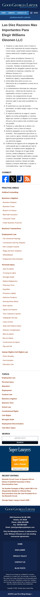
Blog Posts (20, 568)
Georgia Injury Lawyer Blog (20, 5)
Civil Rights (8, 415)
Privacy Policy (20, 556)
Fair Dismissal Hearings (11, 239)
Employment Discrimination (13, 259)
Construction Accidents (11, 342)
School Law (8, 407)
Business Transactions (11, 229)
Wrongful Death (8, 277)
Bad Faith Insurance (10, 215)
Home (3, 13)
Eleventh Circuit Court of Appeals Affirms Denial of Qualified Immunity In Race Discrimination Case (18, 481)
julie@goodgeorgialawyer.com (22, 527)
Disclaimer (20, 550)
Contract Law (9, 394)
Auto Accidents (8, 269)
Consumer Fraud (9, 219)
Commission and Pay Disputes (14, 243)
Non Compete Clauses (11, 247)
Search (20, 442)
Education (7, 386)
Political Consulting (10, 192)
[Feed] (27, 179)
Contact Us (21, 13)
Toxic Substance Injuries (12, 314)
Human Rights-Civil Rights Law (15, 352)
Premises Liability (9, 293)
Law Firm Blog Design (19, 594)
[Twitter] (12, 179)
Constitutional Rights (12, 411)
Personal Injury (8, 265)
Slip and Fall (7, 346)
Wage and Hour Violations (12, 251)
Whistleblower (8, 255)
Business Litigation (10, 198)
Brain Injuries (8, 306)
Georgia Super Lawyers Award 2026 (15, 500)
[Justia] (20, 179)
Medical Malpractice (10, 281)
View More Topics (9, 428)
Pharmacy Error (8, 285)
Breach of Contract (10, 210)
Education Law (8, 364)
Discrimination (8, 360)
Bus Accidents (8, 338)
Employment (8, 390)
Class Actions (8, 322)
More (36, 13)
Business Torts (9, 403)
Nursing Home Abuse (10, 301)
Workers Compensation (11, 330)
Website (11, 13)
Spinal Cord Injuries (10, 310)
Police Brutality (8, 356)
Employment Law (9, 234)
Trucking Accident (9, 273)
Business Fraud (8, 206)
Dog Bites (6, 289)
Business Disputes (10, 202)
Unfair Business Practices (12, 223)
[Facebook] (5, 179)
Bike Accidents (8, 334)
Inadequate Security (10, 318)
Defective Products (10, 297)
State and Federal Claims (12, 326)
